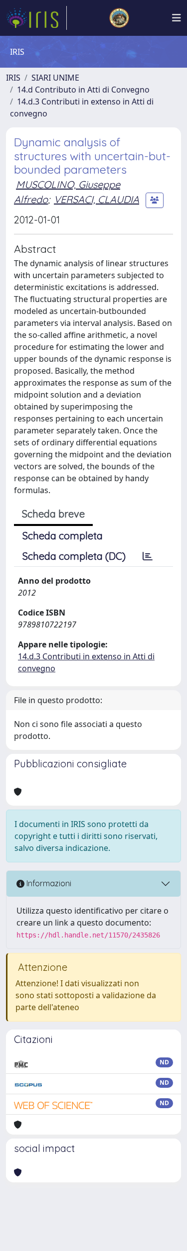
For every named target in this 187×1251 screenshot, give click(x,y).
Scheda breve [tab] (53, 514)
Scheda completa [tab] (62, 535)
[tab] (147, 556)
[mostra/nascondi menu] (176, 18)
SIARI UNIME (55, 77)
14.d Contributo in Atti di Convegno (83, 89)
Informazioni (47, 883)
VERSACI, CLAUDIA (96, 199)
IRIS (13, 77)
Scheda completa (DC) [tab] (74, 556)
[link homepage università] (119, 18)
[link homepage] (36, 18)
